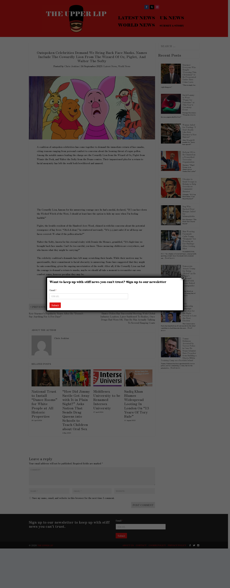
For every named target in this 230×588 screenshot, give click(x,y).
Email (53, 290)
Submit (55, 305)
